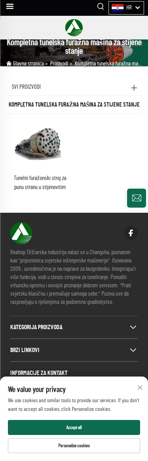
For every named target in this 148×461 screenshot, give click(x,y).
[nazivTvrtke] (73, 27)
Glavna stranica (28, 64)
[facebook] (131, 233)
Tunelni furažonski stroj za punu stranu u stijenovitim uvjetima (40, 183)
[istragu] (136, 198)
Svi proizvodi (26, 87)
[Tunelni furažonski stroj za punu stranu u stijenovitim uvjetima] (40, 146)
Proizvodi (59, 64)
